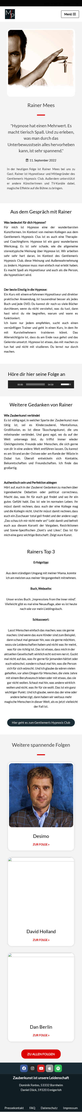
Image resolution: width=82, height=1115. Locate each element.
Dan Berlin (41, 1027)
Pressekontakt (14, 1108)
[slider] (35, 384)
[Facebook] (24, 1068)
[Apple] (49, 1068)
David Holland (41, 931)
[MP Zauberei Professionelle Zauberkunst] (9, 14)
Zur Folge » (41, 844)
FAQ (32, 1108)
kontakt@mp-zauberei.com (61, 3)
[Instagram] (32, 1068)
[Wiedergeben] (13, 384)
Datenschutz (49, 1108)
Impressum (70, 1108)
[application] (41, 384)
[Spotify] (58, 1068)
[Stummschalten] (58, 384)
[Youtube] (41, 1068)
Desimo (41, 836)
